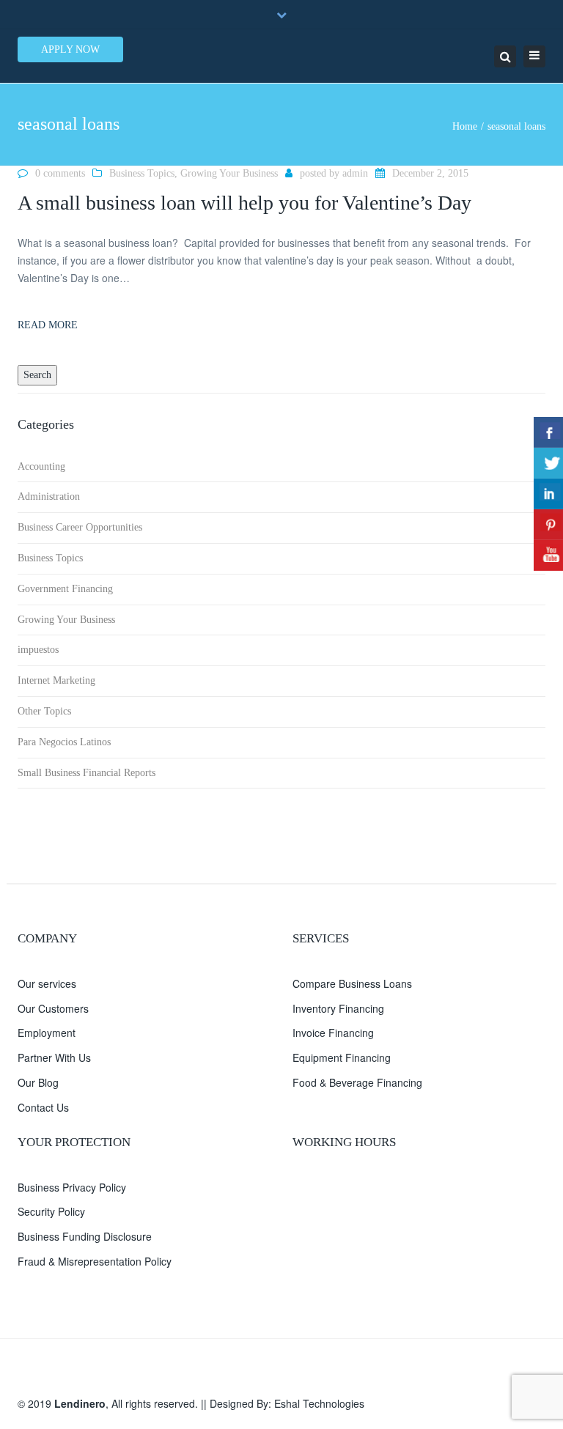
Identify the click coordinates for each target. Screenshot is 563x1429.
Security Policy (51, 1211)
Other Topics (44, 711)
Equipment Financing (341, 1057)
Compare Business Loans (352, 983)
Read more (48, 325)
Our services (47, 983)
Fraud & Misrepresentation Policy (95, 1261)
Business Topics (141, 173)
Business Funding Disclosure (85, 1236)
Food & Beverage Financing (357, 1082)
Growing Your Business (229, 173)
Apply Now (70, 49)
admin (355, 173)
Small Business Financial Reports (86, 772)
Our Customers (53, 1008)
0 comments (60, 173)
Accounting (41, 466)
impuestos (38, 649)
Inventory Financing (338, 1008)
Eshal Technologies (319, 1403)
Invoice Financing (333, 1032)
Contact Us (43, 1107)
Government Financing (65, 588)
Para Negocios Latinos (64, 741)
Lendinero (80, 1403)
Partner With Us (54, 1057)
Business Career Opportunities (80, 527)
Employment (47, 1032)
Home (464, 126)
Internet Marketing (56, 680)
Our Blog (38, 1082)
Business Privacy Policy (72, 1187)
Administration (49, 496)
